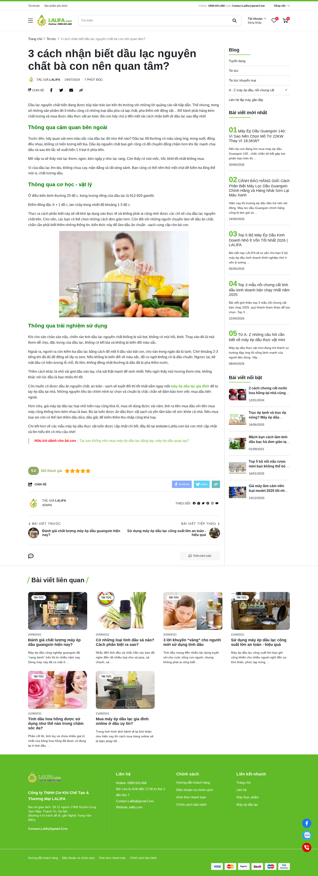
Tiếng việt (280, 5)
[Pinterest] (207, 503)
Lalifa (54, 79)
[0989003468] (306, 835)
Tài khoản (34, 5)
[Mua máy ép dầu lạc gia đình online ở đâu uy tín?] (125, 690)
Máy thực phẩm (247, 797)
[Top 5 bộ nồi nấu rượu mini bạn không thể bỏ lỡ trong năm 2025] (237, 468)
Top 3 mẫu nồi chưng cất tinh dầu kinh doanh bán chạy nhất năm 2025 (259, 290)
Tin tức (234, 70)
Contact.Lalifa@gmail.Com (248, 5)
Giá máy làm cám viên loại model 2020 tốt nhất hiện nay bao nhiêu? (268, 490)
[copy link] (81, 90)
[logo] (54, 20)
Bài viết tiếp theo (198, 523)
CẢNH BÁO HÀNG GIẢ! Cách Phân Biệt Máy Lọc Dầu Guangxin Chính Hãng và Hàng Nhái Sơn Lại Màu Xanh (259, 188)
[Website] (198, 503)
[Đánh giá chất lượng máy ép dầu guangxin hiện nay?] (57, 611)
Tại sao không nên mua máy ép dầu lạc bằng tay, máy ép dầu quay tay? (134, 441)
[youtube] (216, 503)
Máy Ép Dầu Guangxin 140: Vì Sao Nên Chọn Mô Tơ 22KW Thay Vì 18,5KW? (257, 136)
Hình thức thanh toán (191, 797)
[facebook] (194, 503)
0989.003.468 (216, 5)
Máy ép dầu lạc (247, 804)
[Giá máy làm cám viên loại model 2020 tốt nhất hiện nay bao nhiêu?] (237, 492)
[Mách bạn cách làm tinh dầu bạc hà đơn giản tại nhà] (237, 443)
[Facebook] (306, 823)
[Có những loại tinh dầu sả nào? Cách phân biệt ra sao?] (125, 611)
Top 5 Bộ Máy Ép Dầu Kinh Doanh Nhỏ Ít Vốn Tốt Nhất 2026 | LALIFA (258, 240)
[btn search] (234, 20)
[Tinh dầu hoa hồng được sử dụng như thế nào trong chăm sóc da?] (57, 690)
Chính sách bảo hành (191, 804)
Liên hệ (241, 790)
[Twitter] (203, 503)
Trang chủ (243, 782)
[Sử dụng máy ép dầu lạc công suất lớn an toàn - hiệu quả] (260, 611)
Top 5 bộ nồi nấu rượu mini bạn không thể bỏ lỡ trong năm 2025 (269, 466)
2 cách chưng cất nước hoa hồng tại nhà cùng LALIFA (268, 392)
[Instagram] (212, 503)
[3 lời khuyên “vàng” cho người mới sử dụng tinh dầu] (192, 611)
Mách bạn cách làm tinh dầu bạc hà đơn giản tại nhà (268, 441)
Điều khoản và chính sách (194, 790)
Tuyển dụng (237, 61)
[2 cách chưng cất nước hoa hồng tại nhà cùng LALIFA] (237, 394)
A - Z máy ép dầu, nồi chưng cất (251, 90)
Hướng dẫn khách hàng (193, 782)
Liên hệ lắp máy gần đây (246, 100)
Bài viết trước (46, 523)
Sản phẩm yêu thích (55, 5)
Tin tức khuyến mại (242, 80)
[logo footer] (62, 777)
